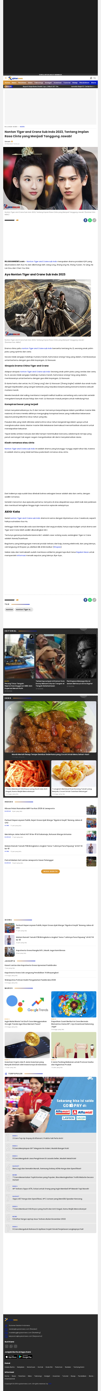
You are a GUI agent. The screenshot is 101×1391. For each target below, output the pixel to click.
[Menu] (6, 78)
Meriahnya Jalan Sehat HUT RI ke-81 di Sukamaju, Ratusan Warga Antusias (38, 834)
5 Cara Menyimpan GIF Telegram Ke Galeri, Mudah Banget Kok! (41, 1148)
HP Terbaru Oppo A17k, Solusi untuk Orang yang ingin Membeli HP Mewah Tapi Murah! (51, 1189)
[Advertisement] (53, 106)
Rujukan (79, 552)
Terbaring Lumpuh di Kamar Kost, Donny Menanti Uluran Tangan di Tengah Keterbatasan (50, 683)
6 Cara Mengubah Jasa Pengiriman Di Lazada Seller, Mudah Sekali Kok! (44, 1158)
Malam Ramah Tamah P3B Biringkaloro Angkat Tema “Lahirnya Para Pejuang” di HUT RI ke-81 (44, 847)
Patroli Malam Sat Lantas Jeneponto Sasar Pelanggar (29, 860)
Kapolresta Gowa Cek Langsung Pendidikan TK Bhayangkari (32, 972)
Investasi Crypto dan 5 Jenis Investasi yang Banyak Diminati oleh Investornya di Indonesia (25, 1063)
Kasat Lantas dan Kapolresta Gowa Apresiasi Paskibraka (31, 965)
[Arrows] (6, 654)
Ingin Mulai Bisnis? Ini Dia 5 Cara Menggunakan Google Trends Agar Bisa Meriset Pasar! (26, 1022)
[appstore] (11, 1358)
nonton (9, 609)
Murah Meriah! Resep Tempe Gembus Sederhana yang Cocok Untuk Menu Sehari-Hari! (50, 754)
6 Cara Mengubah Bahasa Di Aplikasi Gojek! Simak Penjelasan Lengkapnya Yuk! (48, 1229)
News (22, 126)
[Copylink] (94, 220)
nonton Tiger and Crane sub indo (37, 348)
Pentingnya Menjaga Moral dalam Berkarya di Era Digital (80, 682)
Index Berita (50, 871)
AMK (49, 1384)
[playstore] (25, 1358)
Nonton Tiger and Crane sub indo (42, 261)
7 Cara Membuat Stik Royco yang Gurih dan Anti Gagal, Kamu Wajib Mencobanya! (26, 790)
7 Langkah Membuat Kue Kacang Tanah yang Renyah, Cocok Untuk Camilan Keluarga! (72, 790)
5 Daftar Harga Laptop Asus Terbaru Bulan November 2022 (39, 1219)
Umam (7, 141)
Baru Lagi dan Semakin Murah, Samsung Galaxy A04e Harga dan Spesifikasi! (47, 1168)
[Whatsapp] (11, 1346)
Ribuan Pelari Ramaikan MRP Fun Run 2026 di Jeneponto (30, 808)
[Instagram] (15, 1346)
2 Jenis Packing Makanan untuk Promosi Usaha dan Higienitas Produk (72, 1063)
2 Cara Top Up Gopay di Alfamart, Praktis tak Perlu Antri (38, 1138)
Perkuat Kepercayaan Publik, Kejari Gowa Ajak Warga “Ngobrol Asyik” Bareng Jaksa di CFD (43, 821)
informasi (21, 555)
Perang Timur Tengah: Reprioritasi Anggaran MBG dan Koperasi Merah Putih (18, 686)
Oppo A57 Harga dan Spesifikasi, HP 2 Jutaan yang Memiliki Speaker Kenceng (47, 1199)
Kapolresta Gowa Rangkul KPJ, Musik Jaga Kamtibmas (40, 950)
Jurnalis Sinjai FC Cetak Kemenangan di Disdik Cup (57, 86)
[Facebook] (85, 220)
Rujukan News (11, 126)
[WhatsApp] (90, 220)
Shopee (57, 547)
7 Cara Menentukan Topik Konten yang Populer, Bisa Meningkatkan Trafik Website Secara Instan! (53, 1178)
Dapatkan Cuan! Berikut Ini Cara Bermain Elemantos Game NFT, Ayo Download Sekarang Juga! (72, 1024)
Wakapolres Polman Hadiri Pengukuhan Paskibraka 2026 (30, 980)
